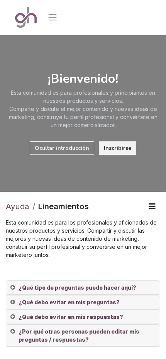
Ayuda (17, 206)
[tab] (83, 288)
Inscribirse (117, 148)
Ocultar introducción (62, 148)
